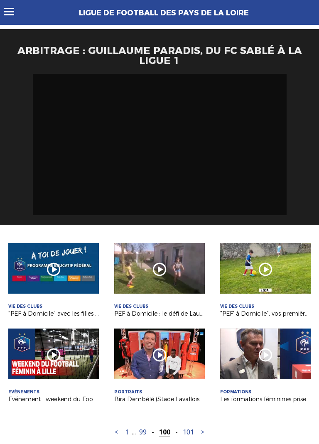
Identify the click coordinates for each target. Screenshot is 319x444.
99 (143, 432)
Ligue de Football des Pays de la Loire (164, 12)
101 (188, 432)
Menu (13, 12)
